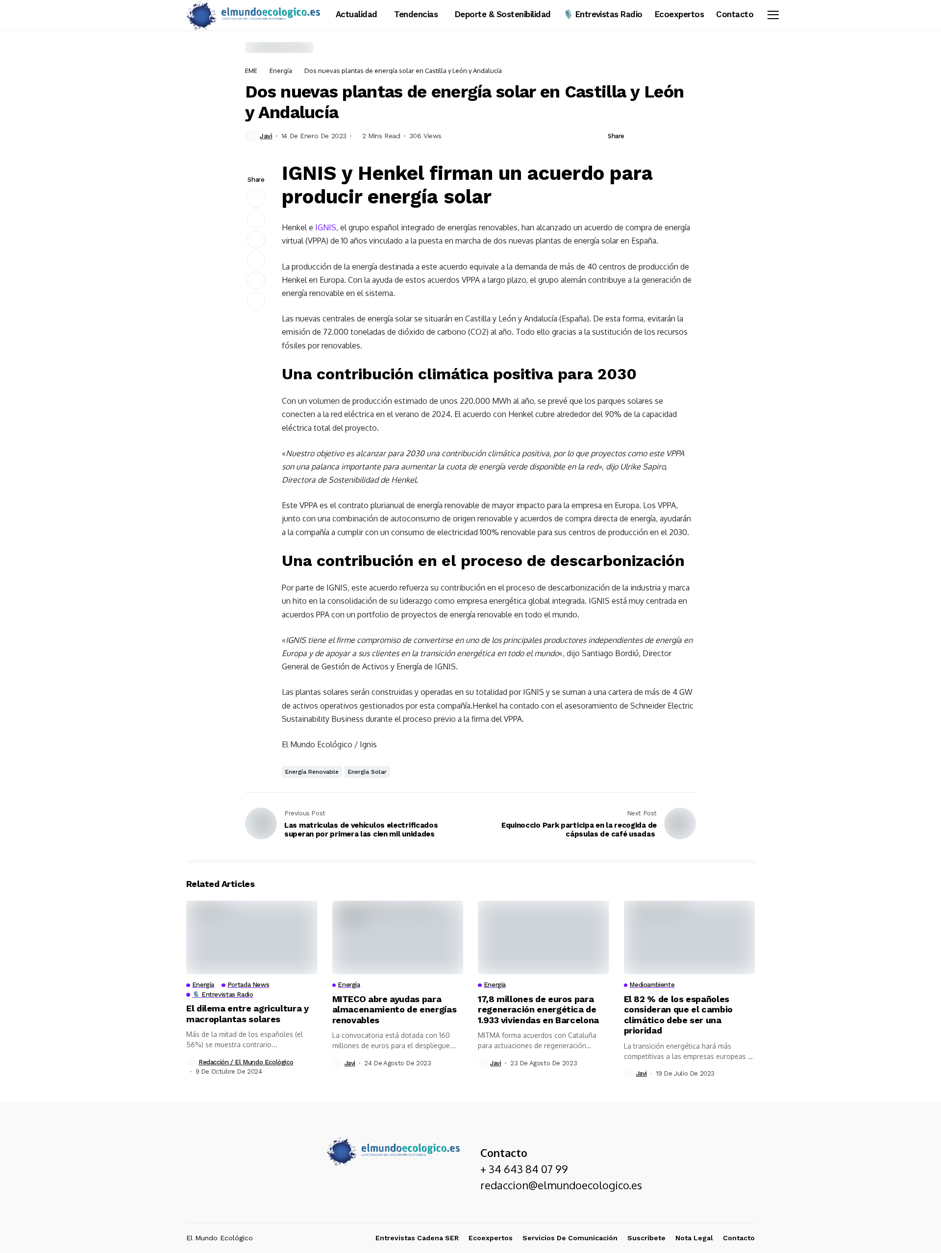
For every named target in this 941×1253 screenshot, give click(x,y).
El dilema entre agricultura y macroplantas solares (247, 1013)
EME (251, 70)
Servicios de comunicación (570, 1238)
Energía (281, 70)
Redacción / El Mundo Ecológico (245, 1062)
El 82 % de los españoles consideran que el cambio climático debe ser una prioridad (678, 1015)
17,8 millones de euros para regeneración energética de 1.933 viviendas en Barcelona (538, 1009)
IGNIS (325, 227)
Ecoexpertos (491, 1238)
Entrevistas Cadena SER (417, 1238)
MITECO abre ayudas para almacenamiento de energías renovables (394, 1009)
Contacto (739, 1238)
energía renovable (312, 771)
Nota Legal (694, 1238)
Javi (266, 136)
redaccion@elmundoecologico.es (561, 1185)
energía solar (367, 771)
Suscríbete (646, 1238)
